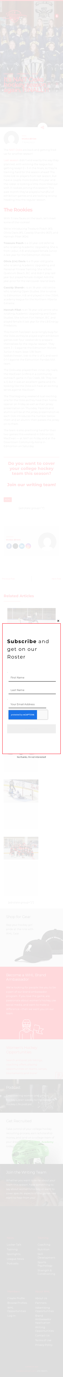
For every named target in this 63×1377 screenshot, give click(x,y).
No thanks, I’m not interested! (31, 757)
